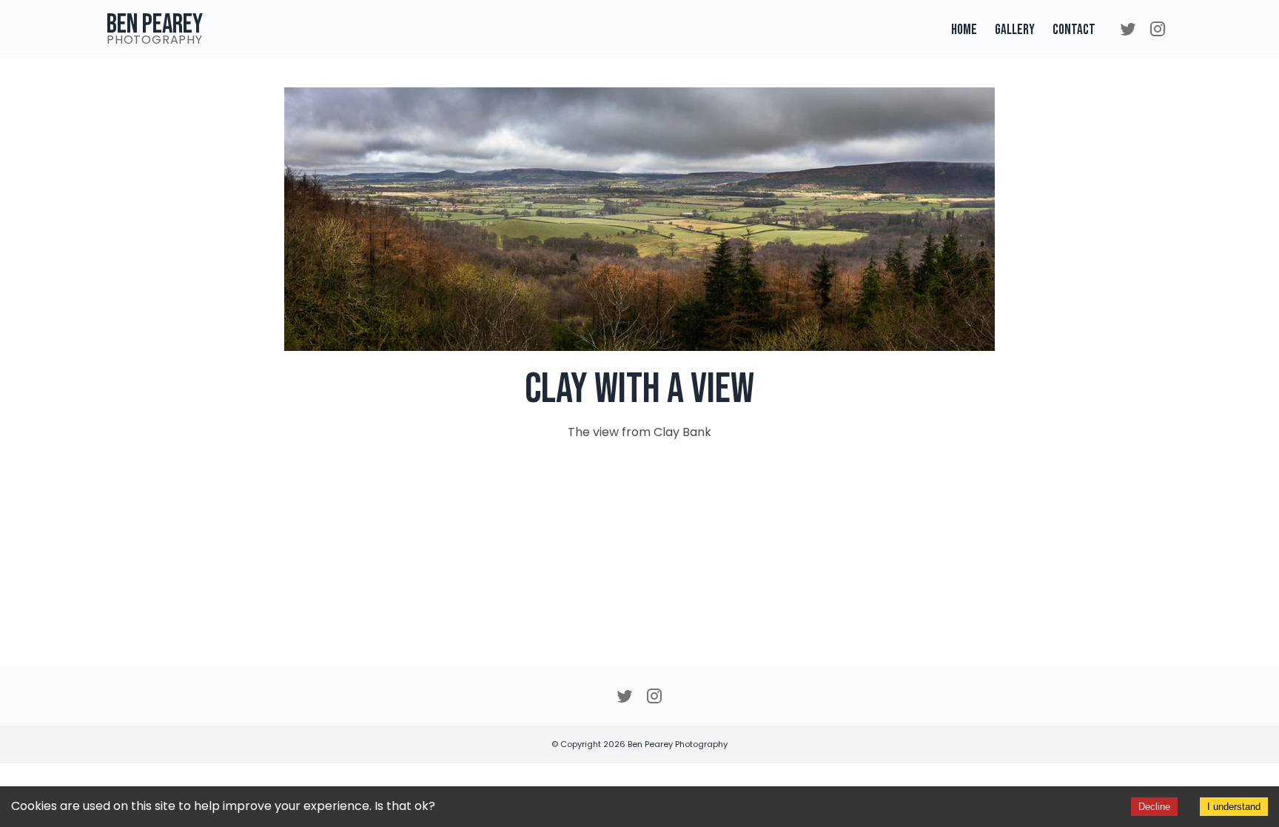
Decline (1154, 806)
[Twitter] (1128, 29)
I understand (1233, 806)
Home (964, 29)
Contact (1074, 29)
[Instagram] (1157, 29)
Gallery (1015, 29)
